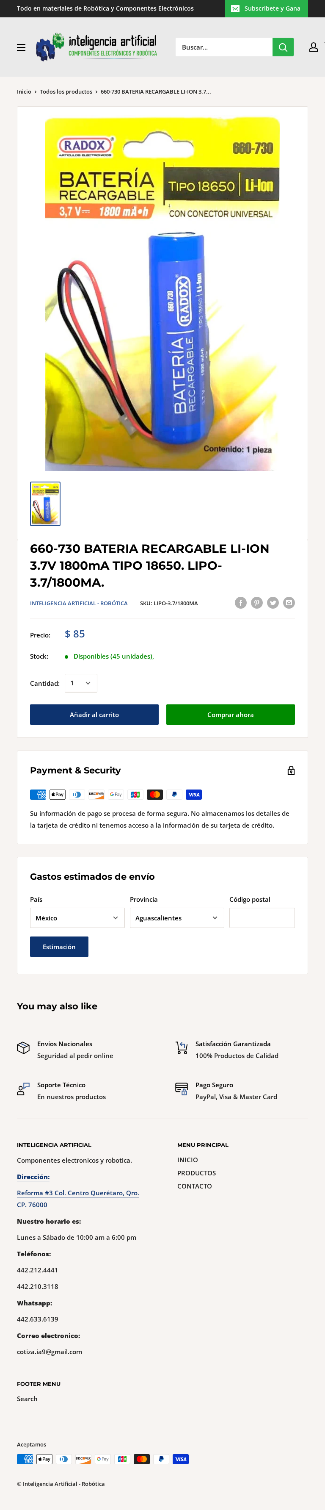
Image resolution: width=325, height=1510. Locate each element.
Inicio (24, 91)
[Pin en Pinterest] (257, 602)
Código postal (249, 899)
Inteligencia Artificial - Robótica (79, 603)
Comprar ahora (230, 714)
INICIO (187, 1159)
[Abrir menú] (21, 47)
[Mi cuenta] (313, 47)
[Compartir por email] (289, 602)
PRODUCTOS (196, 1173)
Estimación (59, 946)
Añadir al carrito (94, 714)
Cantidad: (45, 683)
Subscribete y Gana (272, 8)
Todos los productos (66, 91)
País (36, 899)
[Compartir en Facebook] (241, 602)
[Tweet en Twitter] (273, 602)
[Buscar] (283, 47)
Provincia (144, 899)
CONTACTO (194, 1186)
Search (27, 1398)
